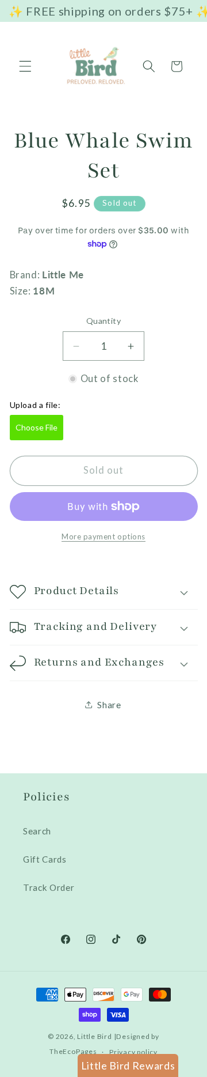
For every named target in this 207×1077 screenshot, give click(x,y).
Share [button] (109, 705)
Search (37, 831)
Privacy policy (133, 1052)
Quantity (103, 321)
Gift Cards (45, 859)
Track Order (48, 887)
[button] (25, 66)
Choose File (36, 427)
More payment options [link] (103, 536)
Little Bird (94, 1036)
